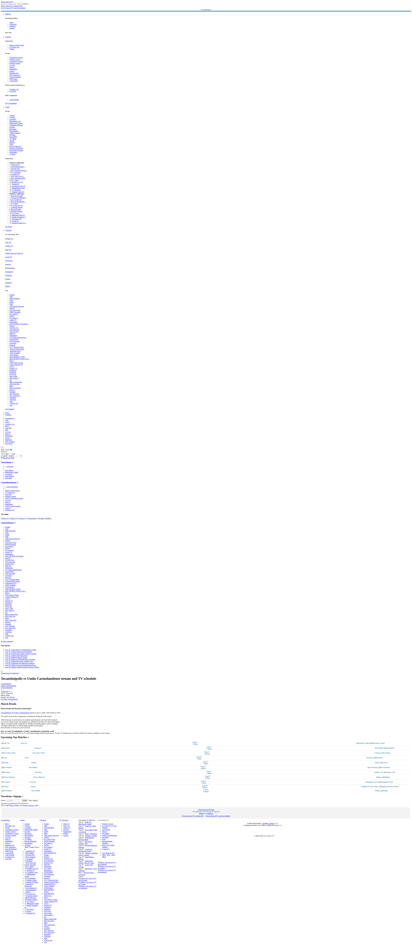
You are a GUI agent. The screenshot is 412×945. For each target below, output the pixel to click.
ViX (10, 405)
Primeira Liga (14, 73)
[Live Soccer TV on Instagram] (88, 888)
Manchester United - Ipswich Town (86, 862)
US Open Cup (14, 47)
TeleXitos (12, 400)
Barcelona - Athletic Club (85, 842)
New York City (31, 863)
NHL (113, 855)
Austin (29, 911)
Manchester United (15, 123)
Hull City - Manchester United (85, 823)
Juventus (12, 135)
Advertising (106, 830)
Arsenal (12, 115)
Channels (8, 230)
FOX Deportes (14, 341)
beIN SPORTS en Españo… (19, 324)
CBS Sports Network (16, 306)
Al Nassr (12, 154)
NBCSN (12, 334)
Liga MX (12, 91)
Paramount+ (13, 322)
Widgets (105, 828)
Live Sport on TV (108, 853)
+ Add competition (11, 487)
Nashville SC (15, 165)
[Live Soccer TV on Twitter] (88, 884)
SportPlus (12, 398)
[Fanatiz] (40, 518)
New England (30, 857)
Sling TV (66, 824)
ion (10, 380)
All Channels (9, 409)
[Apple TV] (22, 518)
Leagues (8, 37)
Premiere (12, 392)
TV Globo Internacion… (48, 869)
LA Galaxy (15, 213)
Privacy (104, 832)
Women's (8, 415)
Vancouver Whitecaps (29, 885)
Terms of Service (28, 805)
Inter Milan (13, 137)
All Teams (8, 227)
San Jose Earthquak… (18, 202)
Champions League (16, 57)
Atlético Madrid (14, 133)
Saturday (12, 26)
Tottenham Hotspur (16, 125)
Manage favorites (8, 458)
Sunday (12, 28)
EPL (6, 430)
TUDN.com (13, 403)
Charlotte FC (15, 174)
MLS (7, 426)
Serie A (12, 67)
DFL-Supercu (10, 442)
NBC (11, 304)
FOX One (12, 374)
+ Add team (9, 466)
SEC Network (14, 394)
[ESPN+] (48, 518)
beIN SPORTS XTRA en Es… (15, 591)
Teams (7, 107)
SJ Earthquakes (31, 890)
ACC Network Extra (16, 347)
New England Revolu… (19, 170)
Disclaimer (105, 833)
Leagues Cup (14, 89)
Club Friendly (14, 100)
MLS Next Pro (14, 384)
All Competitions (11, 103)
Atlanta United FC (18, 192)
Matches (8, 14)
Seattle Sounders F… (19, 217)
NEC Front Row (15, 388)
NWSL (11, 49)
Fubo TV (66, 826)
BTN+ (11, 361)
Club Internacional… (18, 167)
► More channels (7, 641)
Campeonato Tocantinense (10, 673)
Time (13, 454)
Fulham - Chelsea (91, 836)
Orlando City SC (17, 182)
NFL (108, 855)
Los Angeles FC (16, 200)
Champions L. (10, 418)
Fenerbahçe (13, 152)
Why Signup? (33, 800)
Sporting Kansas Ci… (19, 223)
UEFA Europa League (12, 506)
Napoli (11, 141)
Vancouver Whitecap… (19, 198)
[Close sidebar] (2, 671)
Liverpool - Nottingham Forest (85, 850)
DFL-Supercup (14, 75)
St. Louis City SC (17, 205)
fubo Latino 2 (14, 378)
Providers (105, 837)
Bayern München (15, 146)
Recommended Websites (107, 842)
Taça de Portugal (15, 77)
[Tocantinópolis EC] (7, 688)
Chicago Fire (15, 169)
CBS (11, 301)
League (6, 454)
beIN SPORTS (14, 299)
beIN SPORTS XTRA (17, 357)
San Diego (30, 909)
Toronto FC (16, 184)
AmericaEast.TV (15, 351)
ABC (11, 297)
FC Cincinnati (15, 172)
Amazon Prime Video (16, 349)
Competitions (6, 482)
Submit (25, 800)
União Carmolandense (8, 686)
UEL (7, 420)
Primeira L (8, 440)
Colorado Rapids (16, 207)
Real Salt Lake (16, 209)
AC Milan (12, 139)
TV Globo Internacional (13, 570)
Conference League (16, 61)
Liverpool (12, 119)
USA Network (14, 330)
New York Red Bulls (18, 178)
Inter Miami (30, 853)
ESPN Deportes (14, 312)
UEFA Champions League (14, 498)
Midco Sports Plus (15, 382)
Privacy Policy (14, 805)
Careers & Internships (109, 835)
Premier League (14, 63)
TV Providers (63, 820)
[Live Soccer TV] (7, 2)
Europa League (14, 59)
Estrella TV (13, 368)
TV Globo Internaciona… (18, 337)
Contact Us (106, 849)
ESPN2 (12, 308)
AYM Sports (13, 355)
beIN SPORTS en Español (14, 556)
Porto (11, 144)
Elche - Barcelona (91, 834)
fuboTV (12, 326)
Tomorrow (13, 24)
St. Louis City (30, 894)
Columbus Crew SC (19, 186)
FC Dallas (14, 203)
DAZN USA (13, 332)
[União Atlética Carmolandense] (9, 699)
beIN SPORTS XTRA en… (49, 895)
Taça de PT (9, 444)
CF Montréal (16, 190)
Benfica (12, 143)
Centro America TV (16, 365)
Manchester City (15, 121)
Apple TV (12, 320)
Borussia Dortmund (16, 148)
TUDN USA (13, 328)
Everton (12, 127)
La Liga (12, 65)
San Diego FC (17, 219)
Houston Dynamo (17, 196)
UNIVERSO (13, 339)
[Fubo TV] (5, 518)
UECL (7, 422)
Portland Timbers (17, 211)
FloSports (12, 372)
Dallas (28, 892)
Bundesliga (13, 69)
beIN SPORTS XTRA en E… (19, 359)
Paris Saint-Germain (16, 150)
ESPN (11, 302)
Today (11, 22)
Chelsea (12, 117)
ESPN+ (12, 316)
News (7, 413)
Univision (12, 343)
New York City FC (17, 176)
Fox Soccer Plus (15, 310)
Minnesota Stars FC (18, 215)
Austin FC (15, 221)
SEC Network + (15, 396)
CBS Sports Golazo (16, 363)
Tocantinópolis (6, 684)
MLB (104, 857)
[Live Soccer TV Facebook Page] (88, 880)
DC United (14, 180)
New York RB (31, 865)
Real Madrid (13, 131)
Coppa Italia (13, 81)
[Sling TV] (13, 518)
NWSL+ (12, 390)
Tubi (11, 401)
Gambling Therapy (268, 823)
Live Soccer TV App (109, 826)
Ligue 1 (12, 71)
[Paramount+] (32, 518)
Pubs (103, 839)
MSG (11, 386)
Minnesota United (33, 903)
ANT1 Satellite (14, 353)
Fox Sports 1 (13, 314)
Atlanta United (32, 880)
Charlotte (29, 861)
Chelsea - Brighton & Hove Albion (88, 854)
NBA (104, 855)
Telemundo (13, 335)
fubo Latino (13, 376)
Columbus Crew (32, 872)
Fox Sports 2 (13, 318)
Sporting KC (31, 913)
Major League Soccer (16, 45)
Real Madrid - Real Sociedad (86, 839)
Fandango (12, 370)
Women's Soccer (107, 824)
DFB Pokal (13, 79)
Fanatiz (11, 295)
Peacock (12, 345)
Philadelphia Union (18, 188)
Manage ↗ (9, 462)
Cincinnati (29, 859)
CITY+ (12, 367)
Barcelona (12, 129)
